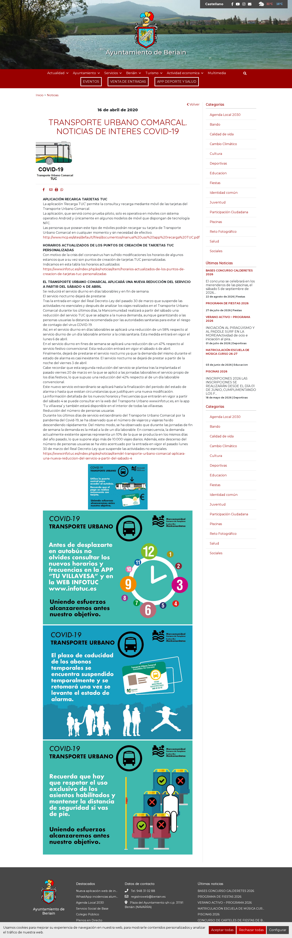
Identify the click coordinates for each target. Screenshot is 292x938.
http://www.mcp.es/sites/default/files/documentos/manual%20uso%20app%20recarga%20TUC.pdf (121, 237)
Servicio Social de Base (92, 908)
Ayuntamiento (84, 73)
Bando (215, 124)
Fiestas (215, 183)
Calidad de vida (222, 134)
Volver (194, 104)
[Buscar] (246, 73)
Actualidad (56, 73)
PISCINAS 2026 (208, 914)
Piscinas (216, 222)
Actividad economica (183, 73)
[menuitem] (214, 4)
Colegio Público (87, 914)
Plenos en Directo (89, 920)
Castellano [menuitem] (214, 4)
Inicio (40, 95)
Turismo (152, 73)
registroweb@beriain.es (148, 896)
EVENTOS (91, 81)
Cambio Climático (223, 144)
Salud (214, 241)
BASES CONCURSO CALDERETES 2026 (226, 891)
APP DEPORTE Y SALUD (176, 81)
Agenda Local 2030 (225, 115)
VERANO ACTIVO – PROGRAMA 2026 (225, 902)
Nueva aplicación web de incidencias (102, 891)
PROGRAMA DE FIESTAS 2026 (219, 896)
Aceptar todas (222, 930)
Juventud (218, 202)
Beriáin (131, 73)
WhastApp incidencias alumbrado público (106, 896)
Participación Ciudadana (229, 212)
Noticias (52, 95)
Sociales (216, 251)
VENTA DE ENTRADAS (128, 81)
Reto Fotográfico (223, 232)
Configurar (277, 930)
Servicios (111, 73)
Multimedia (217, 73)
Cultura (216, 154)
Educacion (218, 173)
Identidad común (224, 193)
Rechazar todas (251, 930)
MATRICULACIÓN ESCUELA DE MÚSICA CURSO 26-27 (237, 908)
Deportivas (218, 163)
